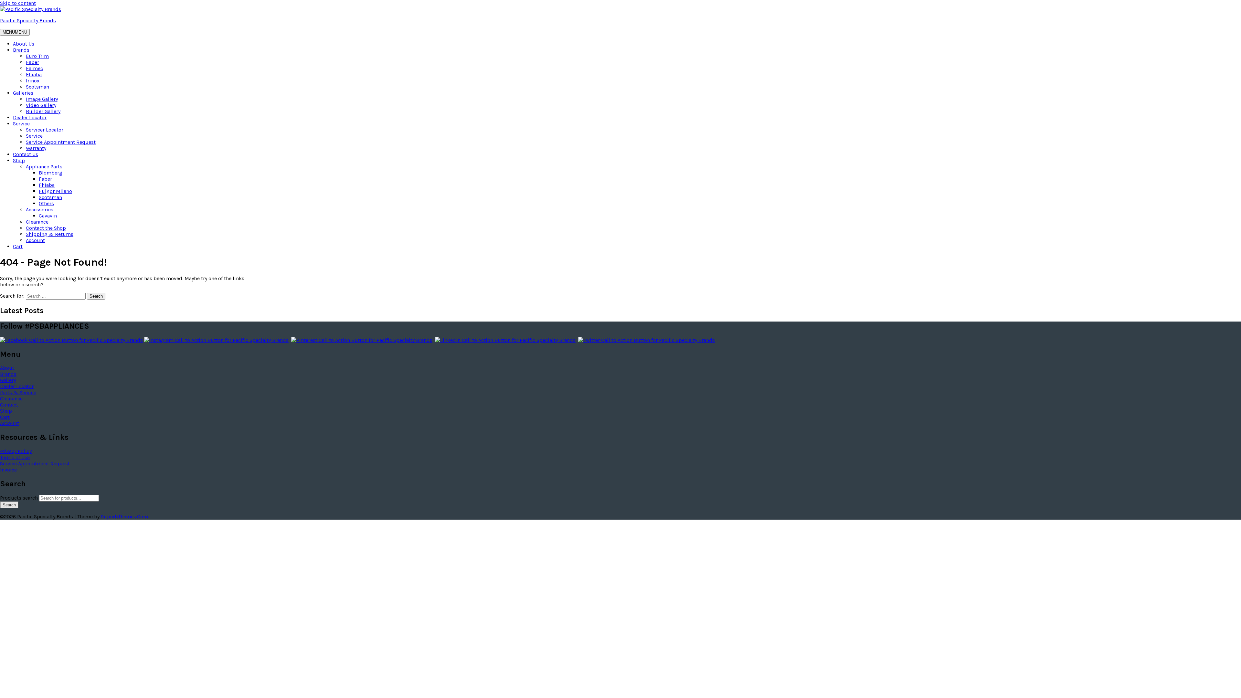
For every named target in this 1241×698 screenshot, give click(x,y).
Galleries (23, 93)
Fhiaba (34, 74)
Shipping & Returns (49, 234)
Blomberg (50, 173)
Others (46, 203)
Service (21, 124)
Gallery (8, 380)
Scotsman (37, 87)
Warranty (36, 148)
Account (35, 240)
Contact (9, 405)
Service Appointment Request (61, 142)
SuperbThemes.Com (124, 516)
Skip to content (18, 3)
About (7, 368)
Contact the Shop (46, 228)
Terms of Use (15, 457)
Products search (19, 498)
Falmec (34, 68)
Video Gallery (41, 105)
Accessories (39, 209)
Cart (18, 246)
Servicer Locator (44, 130)
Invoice (8, 470)
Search (9, 504)
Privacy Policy (16, 451)
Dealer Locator (30, 117)
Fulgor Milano (55, 191)
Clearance (37, 222)
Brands (21, 50)
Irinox (32, 81)
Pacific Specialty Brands (28, 20)
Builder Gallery (43, 111)
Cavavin (48, 216)
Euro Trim (37, 56)
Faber (32, 62)
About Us (23, 44)
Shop (19, 160)
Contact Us (25, 154)
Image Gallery (42, 99)
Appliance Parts (44, 167)
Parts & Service (18, 392)
